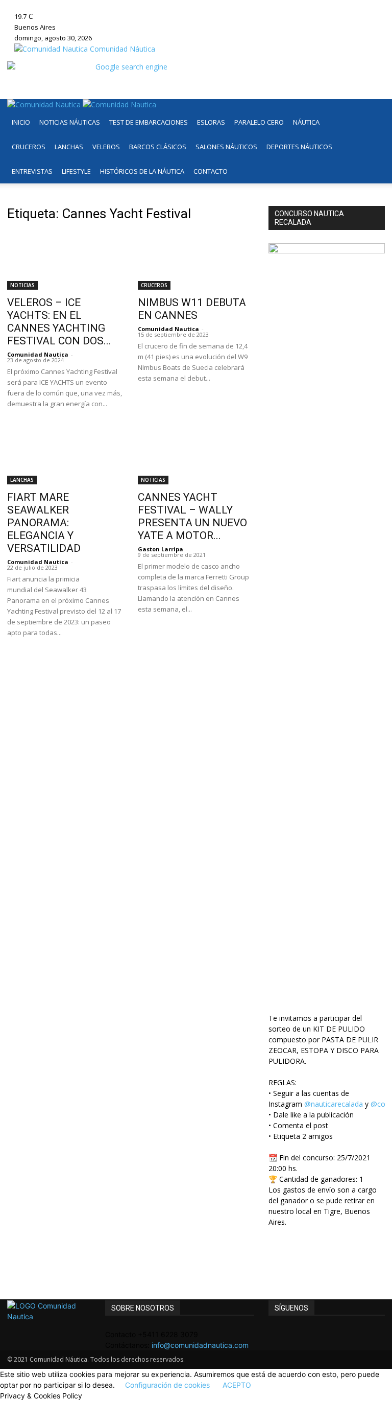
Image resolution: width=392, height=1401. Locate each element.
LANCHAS (69, 146)
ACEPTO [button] (237, 1385)
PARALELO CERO (259, 122)
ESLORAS (211, 122)
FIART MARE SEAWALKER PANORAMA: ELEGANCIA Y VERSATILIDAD (44, 522)
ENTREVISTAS (32, 171)
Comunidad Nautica (37, 354)
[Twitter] (133, 5)
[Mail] (125, 5)
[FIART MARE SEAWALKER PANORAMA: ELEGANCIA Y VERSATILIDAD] (65, 456)
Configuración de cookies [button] (167, 1385)
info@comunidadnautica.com (200, 1345)
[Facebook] (110, 5)
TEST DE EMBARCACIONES (148, 122)
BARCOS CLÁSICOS (157, 146)
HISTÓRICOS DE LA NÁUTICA (142, 171)
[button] (372, 111)
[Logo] (45, 104)
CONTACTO (210, 171)
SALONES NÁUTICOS (226, 146)
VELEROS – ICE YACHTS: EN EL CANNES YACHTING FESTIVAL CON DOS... (59, 321)
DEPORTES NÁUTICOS (299, 146)
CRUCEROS (28, 146)
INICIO (21, 122)
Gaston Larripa (160, 549)
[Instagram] (117, 5)
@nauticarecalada (333, 1104)
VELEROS (106, 146)
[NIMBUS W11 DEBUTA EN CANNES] (196, 261)
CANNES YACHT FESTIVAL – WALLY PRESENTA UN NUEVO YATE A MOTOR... (192, 516)
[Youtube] (139, 5)
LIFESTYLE (76, 171)
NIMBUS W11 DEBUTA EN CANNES (192, 308)
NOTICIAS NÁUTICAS (69, 122)
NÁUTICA (306, 122)
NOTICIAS (22, 285)
